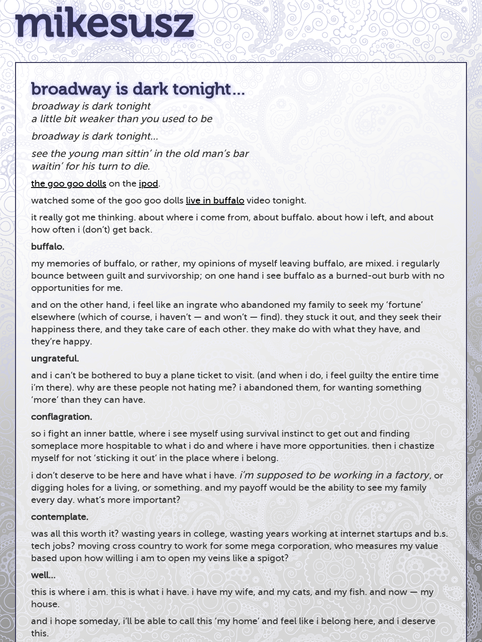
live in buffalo (215, 200)
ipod (148, 183)
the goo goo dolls (68, 183)
